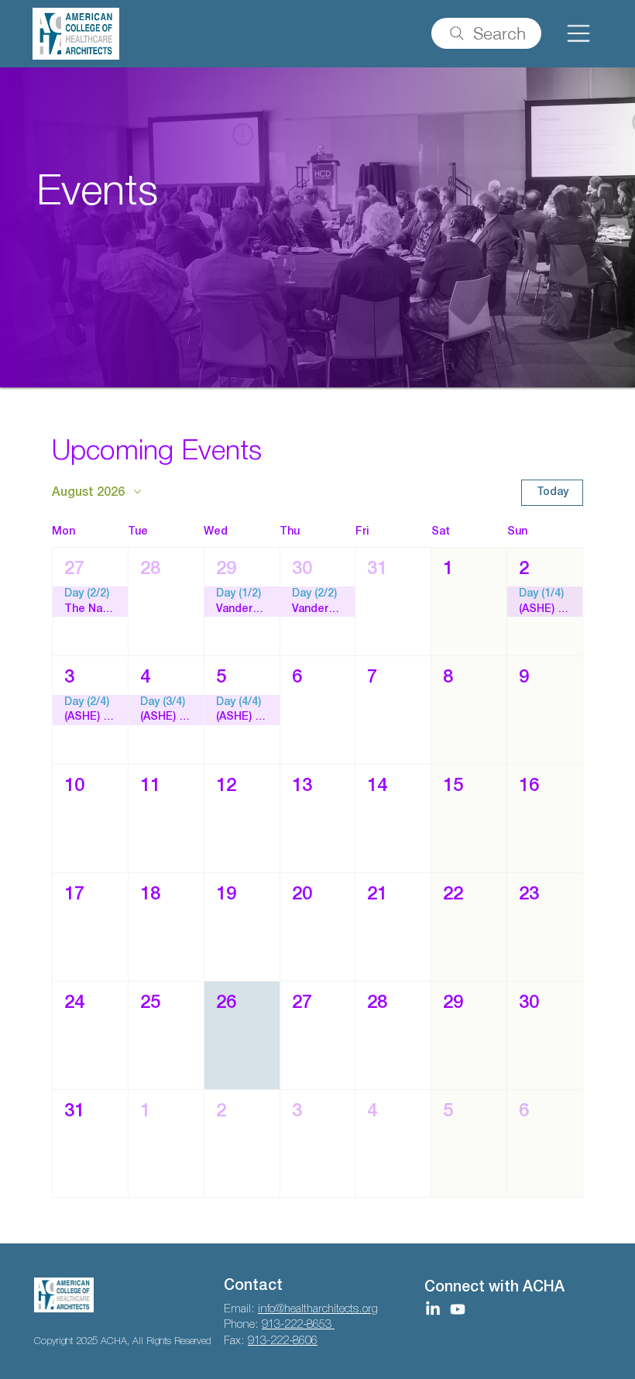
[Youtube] (457, 1309)
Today (552, 492)
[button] (90, 601)
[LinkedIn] (432, 1309)
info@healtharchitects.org (318, 1309)
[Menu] (578, 33)
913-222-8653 (298, 1324)
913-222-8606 (283, 1341)
